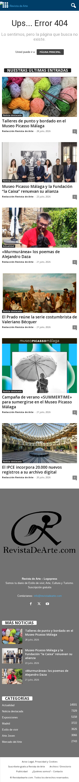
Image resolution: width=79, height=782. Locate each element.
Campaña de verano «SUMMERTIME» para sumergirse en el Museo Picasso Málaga (37, 402)
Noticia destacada (12, 115)
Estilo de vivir (10, 729)
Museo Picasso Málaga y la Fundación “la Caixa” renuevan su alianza (37, 189)
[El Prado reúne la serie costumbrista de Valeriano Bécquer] (39, 293)
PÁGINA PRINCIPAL (50, 52)
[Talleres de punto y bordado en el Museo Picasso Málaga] (39, 97)
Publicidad (22, 771)
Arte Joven (8, 735)
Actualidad (8, 246)
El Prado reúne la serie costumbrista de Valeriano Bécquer (39, 319)
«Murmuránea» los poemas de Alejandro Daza (31, 254)
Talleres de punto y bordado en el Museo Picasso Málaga (34, 123)
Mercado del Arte (12, 741)
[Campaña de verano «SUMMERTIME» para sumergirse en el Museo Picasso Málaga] (39, 365)
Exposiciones (10, 717)
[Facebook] (32, 604)
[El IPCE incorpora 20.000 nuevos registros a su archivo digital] (39, 443)
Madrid (6, 723)
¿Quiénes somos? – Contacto (47, 771)
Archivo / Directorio (60, 766)
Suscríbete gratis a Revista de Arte (26, 766)
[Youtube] (48, 604)
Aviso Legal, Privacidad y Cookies (39, 761)
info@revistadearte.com (48, 595)
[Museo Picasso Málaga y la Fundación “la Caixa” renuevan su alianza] (39, 162)
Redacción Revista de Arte (17, 131)
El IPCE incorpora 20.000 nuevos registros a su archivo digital (32, 470)
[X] (40, 604)
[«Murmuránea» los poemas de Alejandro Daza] (39, 228)
